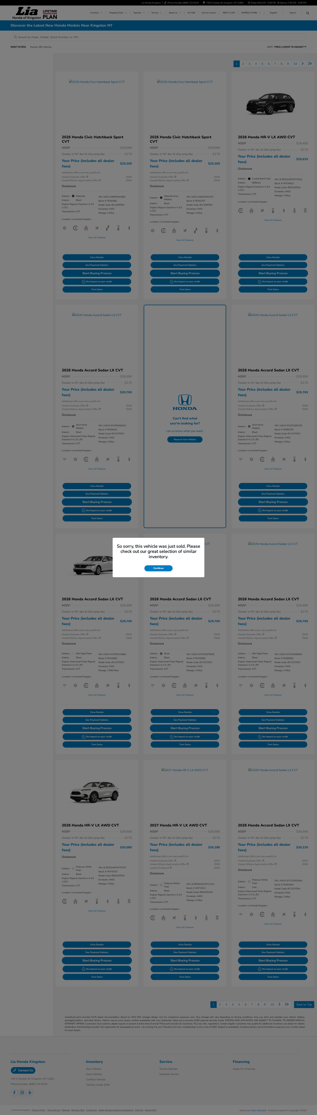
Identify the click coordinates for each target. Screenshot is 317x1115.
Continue (158, 568)
